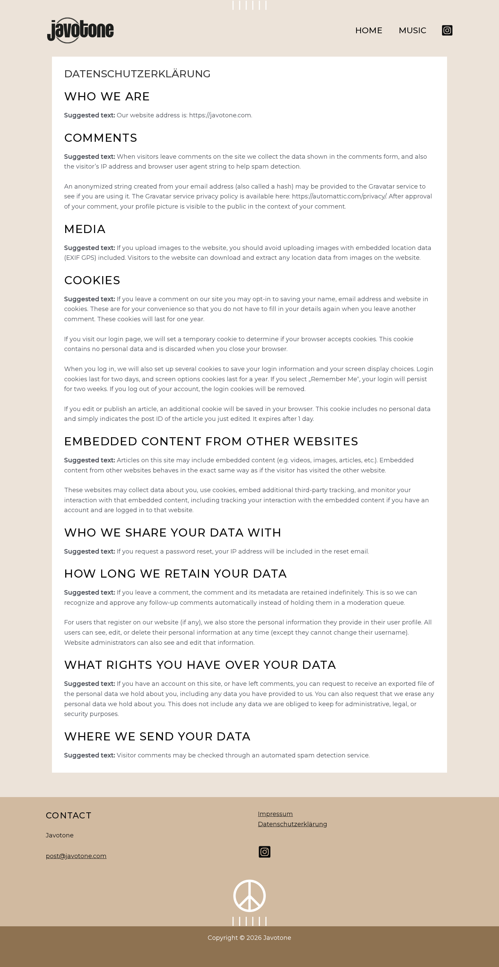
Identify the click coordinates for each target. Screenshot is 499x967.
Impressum (275, 814)
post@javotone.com (76, 856)
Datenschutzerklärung (292, 824)
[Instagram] (447, 30)
